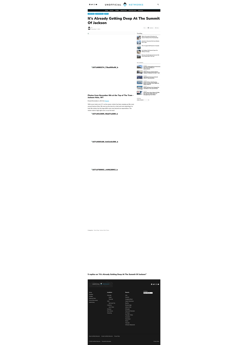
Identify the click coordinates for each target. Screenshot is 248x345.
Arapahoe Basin (129, 299)
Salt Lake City (112, 303)
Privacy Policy (117, 336)
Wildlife (117, 10)
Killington (127, 309)
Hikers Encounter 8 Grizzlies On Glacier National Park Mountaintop (150, 37)
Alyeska (127, 297)
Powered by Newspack (106, 341)
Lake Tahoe (111, 307)
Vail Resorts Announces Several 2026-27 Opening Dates (151, 77)
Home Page (91, 13)
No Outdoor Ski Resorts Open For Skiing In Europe (150, 51)
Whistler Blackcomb (130, 325)
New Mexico (110, 311)
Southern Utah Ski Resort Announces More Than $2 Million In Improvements (152, 67)
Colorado (109, 295)
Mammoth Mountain (130, 311)
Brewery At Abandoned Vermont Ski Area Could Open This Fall (150, 55)
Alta (126, 295)
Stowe (126, 321)
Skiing (106, 10)
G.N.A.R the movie (132, 10)
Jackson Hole (99, 13)
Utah (108, 301)
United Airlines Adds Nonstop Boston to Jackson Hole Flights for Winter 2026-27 (151, 83)
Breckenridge (128, 305)
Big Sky (127, 303)
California (109, 305)
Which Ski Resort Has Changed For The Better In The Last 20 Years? (151, 88)
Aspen (110, 297)
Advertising (140, 10)
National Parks (124, 10)
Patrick (107, 101)
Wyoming (109, 313)
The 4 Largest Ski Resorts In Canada (150, 45)
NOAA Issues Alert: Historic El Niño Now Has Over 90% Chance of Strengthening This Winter (152, 93)
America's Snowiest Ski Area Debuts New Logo (150, 42)
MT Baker (127, 313)
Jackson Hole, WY (95, 97)
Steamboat (127, 319)
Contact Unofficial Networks (107, 336)
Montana (109, 309)
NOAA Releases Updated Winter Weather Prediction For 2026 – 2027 (152, 72)
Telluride (111, 299)
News (106, 13)
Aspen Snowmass (129, 301)
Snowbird (127, 317)
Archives (139, 98)
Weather (111, 10)
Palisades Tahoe (129, 315)
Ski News (145, 65)
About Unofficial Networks (94, 336)
